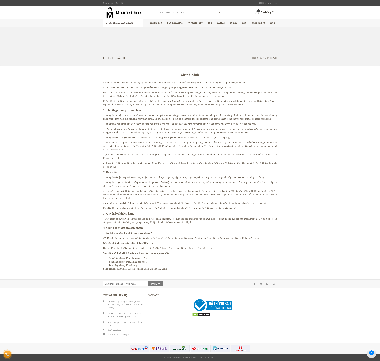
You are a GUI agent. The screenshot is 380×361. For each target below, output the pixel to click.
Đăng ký (119, 3)
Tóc (210, 22)
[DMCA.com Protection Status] (201, 314)
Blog (272, 22)
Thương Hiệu (195, 22)
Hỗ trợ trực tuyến (269, 3)
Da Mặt (221, 22)
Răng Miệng (258, 22)
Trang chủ (156, 22)
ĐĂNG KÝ (155, 283)
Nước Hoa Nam (175, 22)
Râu (244, 22)
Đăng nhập (108, 3)
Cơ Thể (233, 22)
